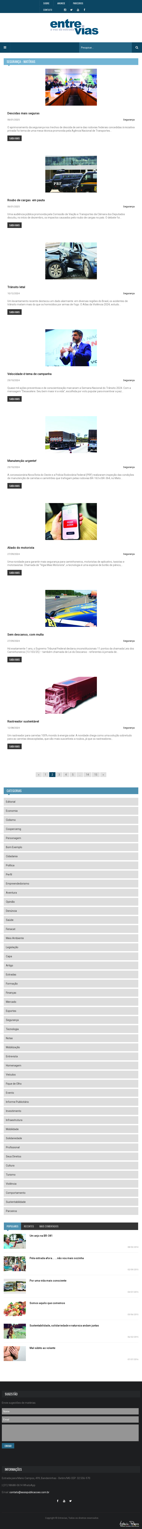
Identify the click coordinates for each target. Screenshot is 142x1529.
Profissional (13, 1147)
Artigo (9, 965)
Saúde (9, 919)
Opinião (10, 901)
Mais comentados (48, 1226)
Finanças (11, 992)
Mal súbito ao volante (42, 1348)
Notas (9, 1038)
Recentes (29, 1226)
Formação (12, 983)
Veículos (11, 1074)
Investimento (13, 1110)
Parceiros (78, 3)
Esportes (11, 1010)
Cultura (10, 1165)
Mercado (11, 1001)
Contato (47, 9)
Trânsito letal (16, 287)
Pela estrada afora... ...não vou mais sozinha (57, 1258)
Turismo (11, 1174)
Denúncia (11, 910)
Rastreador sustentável (23, 721)
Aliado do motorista (20, 547)
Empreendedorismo (17, 883)
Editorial (10, 801)
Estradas (11, 974)
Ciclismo (11, 819)
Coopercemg (13, 829)
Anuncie (61, 3)
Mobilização (13, 1047)
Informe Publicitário (17, 1101)
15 (95, 774)
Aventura (11, 892)
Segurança (129, 119)
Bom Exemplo (14, 847)
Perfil (9, 874)
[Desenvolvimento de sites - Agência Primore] (129, 1523)
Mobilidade (12, 1129)
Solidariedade (14, 1138)
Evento (10, 1092)
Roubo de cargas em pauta (26, 200)
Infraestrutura (14, 1120)
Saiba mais (14, 138)
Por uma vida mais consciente (48, 1280)
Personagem (13, 838)
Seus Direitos (13, 1156)
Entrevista (12, 1056)
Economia (12, 810)
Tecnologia (12, 1029)
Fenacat (10, 929)
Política (10, 865)
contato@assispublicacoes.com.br (29, 1492)
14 (87, 774)
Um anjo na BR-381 (41, 1235)
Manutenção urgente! (21, 461)
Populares (12, 1226)
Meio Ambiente (15, 938)
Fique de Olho (14, 1083)
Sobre (46, 3)
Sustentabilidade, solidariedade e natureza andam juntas (64, 1325)
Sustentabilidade (16, 1201)
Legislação (12, 947)
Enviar (8, 1446)
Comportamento (16, 1192)
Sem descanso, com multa (25, 634)
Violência (11, 1183)
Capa (9, 956)
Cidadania (12, 856)
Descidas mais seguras (23, 113)
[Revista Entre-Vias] (74, 27)
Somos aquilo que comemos (47, 1303)
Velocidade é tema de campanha (29, 374)
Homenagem (13, 1065)
